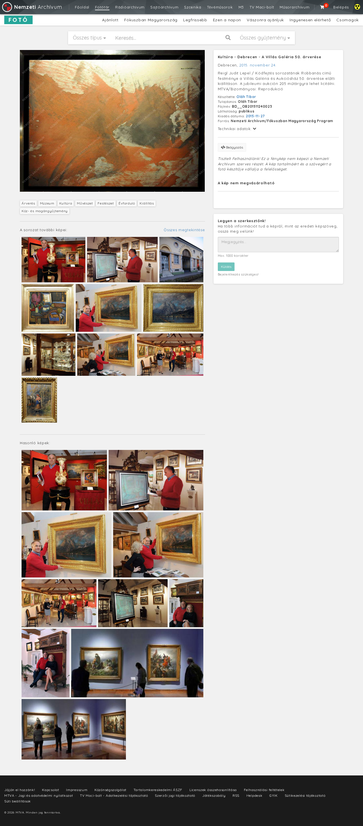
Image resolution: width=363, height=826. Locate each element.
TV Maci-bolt (262, 7)
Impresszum (76, 790)
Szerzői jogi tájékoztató (175, 795)
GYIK (273, 795)
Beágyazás (234, 147)
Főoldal (82, 7)
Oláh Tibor (246, 97)
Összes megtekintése (184, 230)
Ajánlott (110, 19)
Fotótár (102, 7)
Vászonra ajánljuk (265, 19)
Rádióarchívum (130, 7)
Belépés (341, 7)
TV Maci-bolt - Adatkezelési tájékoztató (114, 795)
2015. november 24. (258, 65)
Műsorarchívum (294, 7)
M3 (241, 7)
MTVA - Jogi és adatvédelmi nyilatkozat (38, 795)
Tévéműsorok (220, 7)
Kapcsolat (50, 790)
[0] (322, 7)
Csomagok (347, 19)
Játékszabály (213, 795)
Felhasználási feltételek (264, 790)
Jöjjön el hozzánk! (19, 790)
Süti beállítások (17, 801)
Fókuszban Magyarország (151, 19)
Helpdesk (254, 795)
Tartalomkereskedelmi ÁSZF (158, 790)
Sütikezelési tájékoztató (305, 795)
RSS (236, 795)
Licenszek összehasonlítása (213, 790)
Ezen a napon (227, 19)
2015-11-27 (255, 116)
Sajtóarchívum (164, 7)
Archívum (38, 7)
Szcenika (192, 7)
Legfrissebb (195, 19)
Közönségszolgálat (110, 790)
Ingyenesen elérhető (310, 19)
